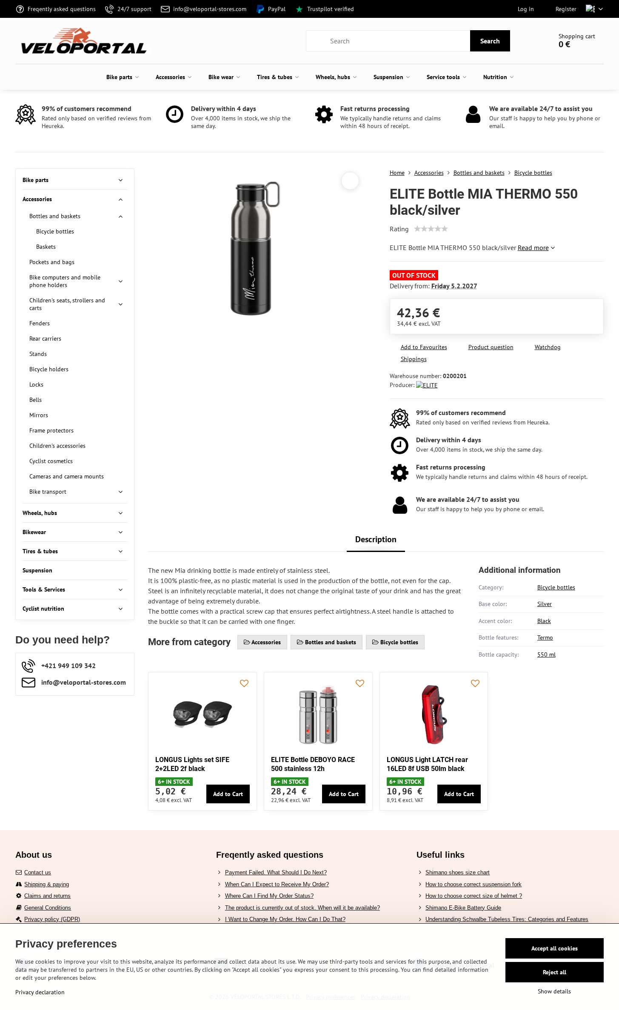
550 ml (546, 654)
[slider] (431, 228)
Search (490, 41)
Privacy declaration (40, 992)
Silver (544, 604)
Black (544, 621)
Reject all (554, 972)
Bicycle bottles (556, 587)
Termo (545, 637)
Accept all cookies (554, 948)
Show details (554, 991)
